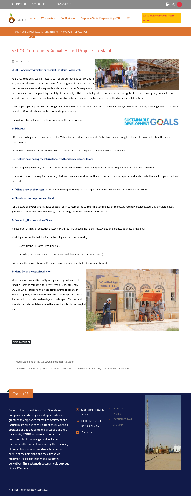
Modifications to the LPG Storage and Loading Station (45, 361)
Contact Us (38, 4)
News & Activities (21, 342)
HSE (128, 18)
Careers (117, 414)
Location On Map (122, 419)
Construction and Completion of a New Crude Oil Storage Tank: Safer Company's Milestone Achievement (73, 368)
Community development (76, 32)
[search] (173, 4)
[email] (167, 4)
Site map (118, 425)
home (32, 18)
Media (32, 37)
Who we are (48, 18)
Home (16, 32)
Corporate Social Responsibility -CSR (100, 18)
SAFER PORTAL (18, 4)
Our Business (68, 18)
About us (118, 408)
